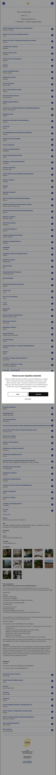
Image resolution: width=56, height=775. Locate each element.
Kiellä (17, 394)
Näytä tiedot (28, 399)
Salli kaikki (38, 394)
